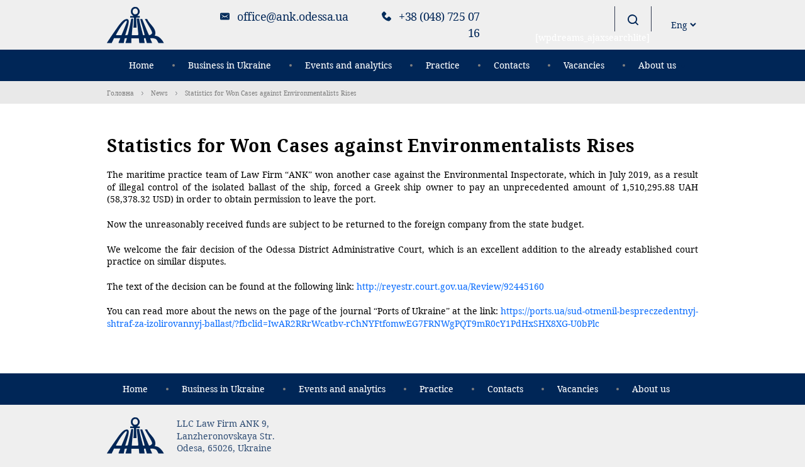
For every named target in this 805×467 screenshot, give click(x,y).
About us (657, 65)
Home (141, 65)
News (159, 93)
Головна (120, 93)
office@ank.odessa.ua (292, 16)
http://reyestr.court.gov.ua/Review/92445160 (450, 286)
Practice (443, 65)
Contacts (512, 65)
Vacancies (584, 65)
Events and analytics (348, 65)
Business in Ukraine (229, 65)
